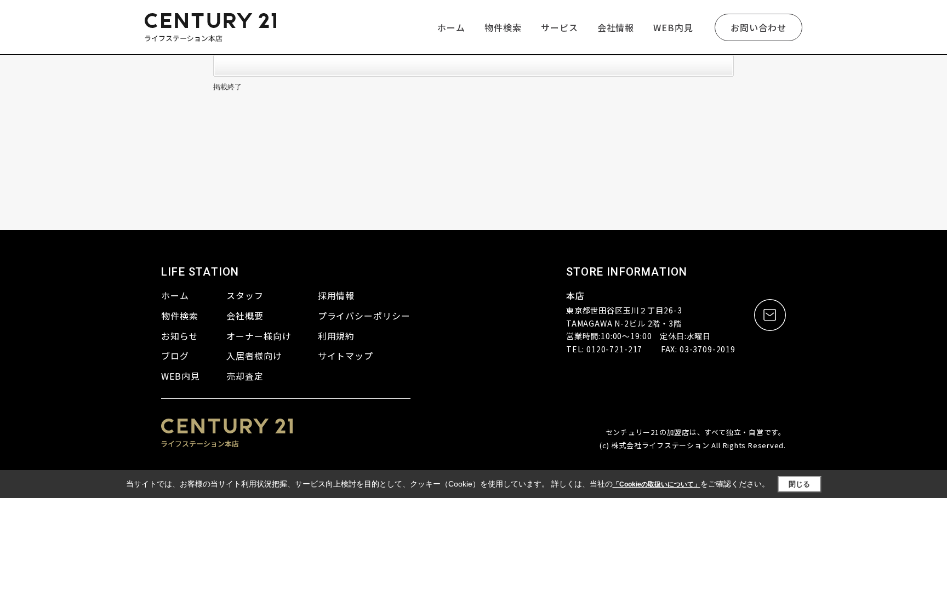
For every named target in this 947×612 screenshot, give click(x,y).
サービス (559, 27)
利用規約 (336, 335)
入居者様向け (254, 355)
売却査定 (245, 375)
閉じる (799, 484)
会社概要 (245, 315)
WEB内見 (673, 27)
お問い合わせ (758, 27)
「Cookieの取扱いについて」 (656, 484)
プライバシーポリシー (364, 315)
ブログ (175, 355)
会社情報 (616, 27)
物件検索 (503, 27)
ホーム (451, 27)
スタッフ (245, 295)
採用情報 (336, 295)
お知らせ (179, 335)
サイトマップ (346, 355)
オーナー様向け (259, 335)
